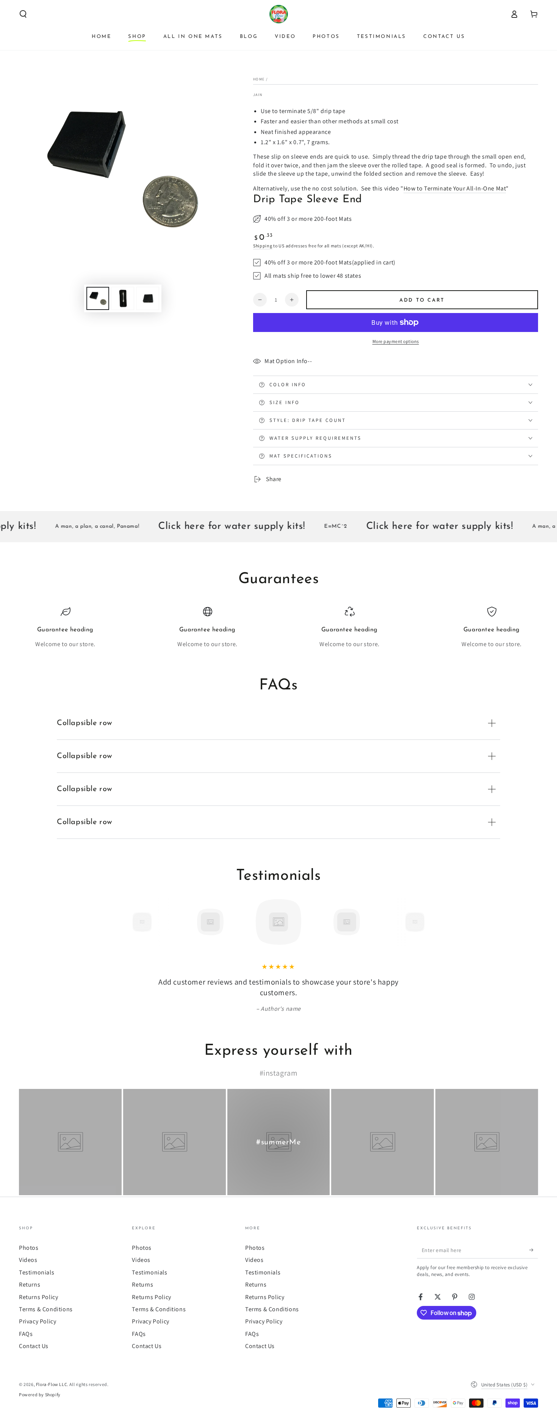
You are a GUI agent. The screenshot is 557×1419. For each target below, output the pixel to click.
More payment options (395, 341)
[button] (23, 14)
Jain (257, 94)
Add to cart (422, 300)
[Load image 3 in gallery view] (147, 298)
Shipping (262, 246)
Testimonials (36, 1272)
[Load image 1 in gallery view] (97, 298)
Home (258, 79)
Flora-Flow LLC (51, 1384)
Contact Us (34, 1346)
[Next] (432, 922)
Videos (28, 1260)
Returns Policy (38, 1297)
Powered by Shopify (40, 1394)
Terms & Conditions (46, 1309)
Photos (29, 1248)
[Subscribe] (533, 1249)
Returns (29, 1284)
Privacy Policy (37, 1321)
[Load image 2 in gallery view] (122, 298)
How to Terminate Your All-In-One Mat (455, 188)
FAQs (26, 1334)
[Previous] (125, 922)
